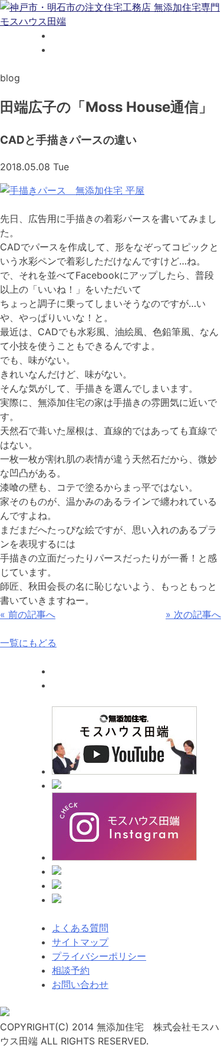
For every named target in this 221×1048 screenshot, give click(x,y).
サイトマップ (80, 942)
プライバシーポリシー (99, 956)
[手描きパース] (72, 190)
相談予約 (71, 970)
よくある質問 (80, 928)
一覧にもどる (28, 643)
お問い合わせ (80, 984)
